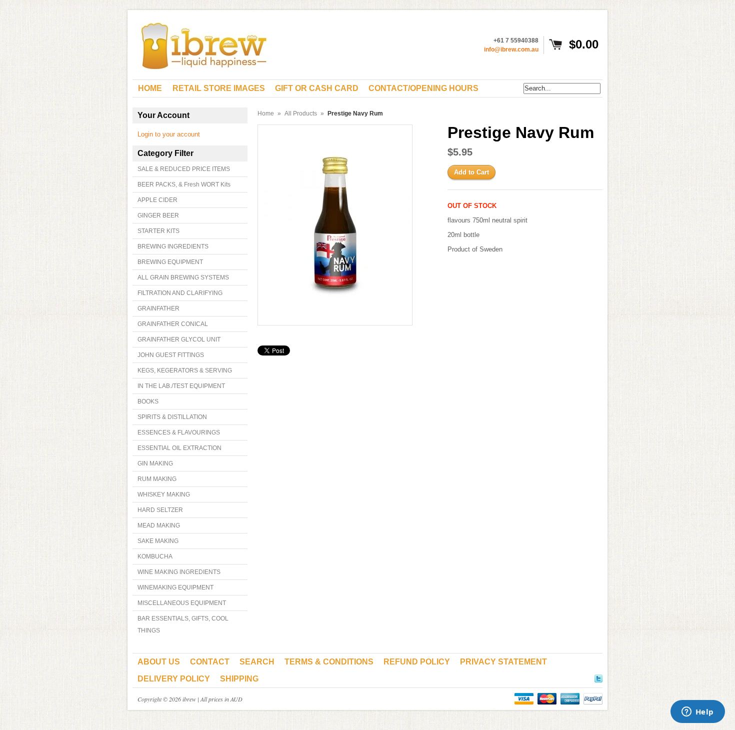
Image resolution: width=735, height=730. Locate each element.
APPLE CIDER (158, 200)
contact (210, 662)
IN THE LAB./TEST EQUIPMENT (181, 386)
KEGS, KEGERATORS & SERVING (185, 370)
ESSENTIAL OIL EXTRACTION (180, 448)
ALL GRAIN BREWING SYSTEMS (183, 277)
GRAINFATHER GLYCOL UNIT (179, 339)
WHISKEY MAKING (164, 494)
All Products (300, 113)
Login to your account (169, 134)
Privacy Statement (503, 662)
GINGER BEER (158, 215)
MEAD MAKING (159, 525)
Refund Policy (417, 662)
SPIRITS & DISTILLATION (172, 417)
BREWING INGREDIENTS (173, 246)
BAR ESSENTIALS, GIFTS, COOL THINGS (183, 624)
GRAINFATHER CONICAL (173, 324)
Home (266, 113)
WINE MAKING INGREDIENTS (179, 572)
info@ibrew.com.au (511, 49)
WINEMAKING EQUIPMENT (176, 587)
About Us (159, 662)
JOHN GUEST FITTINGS (171, 355)
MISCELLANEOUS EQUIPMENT (182, 603)
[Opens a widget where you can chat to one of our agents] (697, 712)
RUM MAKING (157, 479)
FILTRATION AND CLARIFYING (180, 293)
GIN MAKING (155, 463)
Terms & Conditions (329, 662)
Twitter (598, 677)
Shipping (239, 678)
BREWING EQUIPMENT (170, 262)
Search (257, 662)
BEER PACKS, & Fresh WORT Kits (184, 184)
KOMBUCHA (155, 556)
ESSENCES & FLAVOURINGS (179, 432)
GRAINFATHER (159, 308)
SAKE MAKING (158, 541)
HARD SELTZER (160, 510)
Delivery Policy (174, 678)
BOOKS (148, 401)
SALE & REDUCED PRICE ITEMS (184, 169)
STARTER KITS (159, 231)
